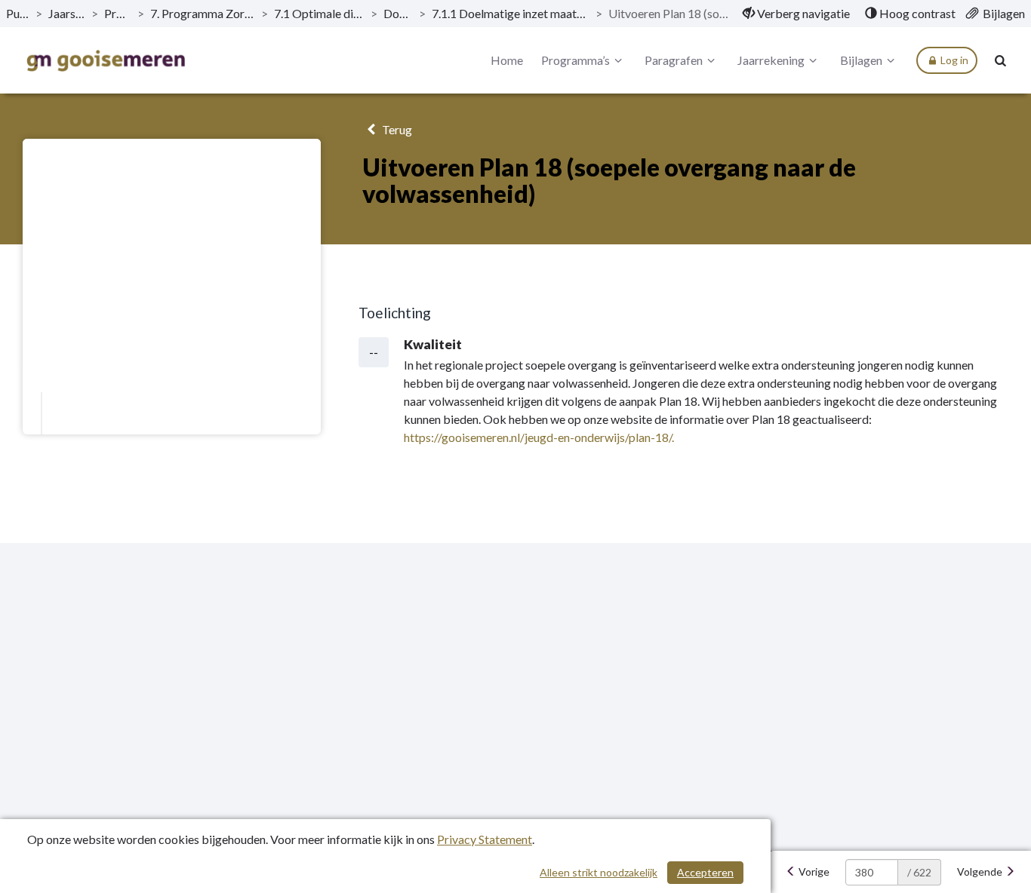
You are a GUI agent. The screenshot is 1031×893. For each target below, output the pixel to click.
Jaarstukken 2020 (66, 13)
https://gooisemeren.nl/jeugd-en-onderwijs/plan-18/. (539, 437)
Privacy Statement (484, 839)
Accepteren (705, 872)
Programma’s (117, 13)
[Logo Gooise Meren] (106, 60)
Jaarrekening (771, 60)
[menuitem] (796, 13)
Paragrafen (674, 60)
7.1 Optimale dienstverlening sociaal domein (319, 13)
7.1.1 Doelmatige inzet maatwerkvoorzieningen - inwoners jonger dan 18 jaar (510, 13)
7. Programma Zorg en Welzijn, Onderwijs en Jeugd (202, 13)
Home (507, 60)
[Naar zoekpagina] (1000, 60)
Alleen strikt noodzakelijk (598, 872)
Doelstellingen (398, 13)
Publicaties (17, 13)
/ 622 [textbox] (919, 872)
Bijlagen (861, 60)
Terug (396, 129)
